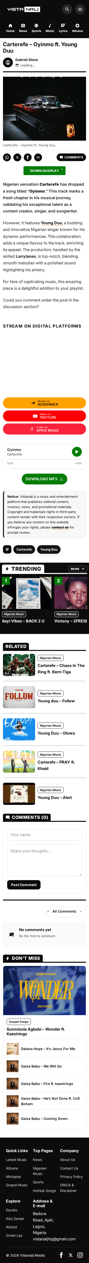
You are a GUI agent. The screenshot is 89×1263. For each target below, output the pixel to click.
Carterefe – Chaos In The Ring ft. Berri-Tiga (61, 668)
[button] (44, 479)
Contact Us (69, 1168)
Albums (12, 1168)
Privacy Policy (71, 1176)
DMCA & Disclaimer (68, 1187)
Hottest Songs (44, 1190)
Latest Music (16, 1160)
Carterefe (24, 549)
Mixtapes (13, 1176)
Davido (11, 1210)
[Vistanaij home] (24, 9)
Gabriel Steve (26, 60)
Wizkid (11, 1227)
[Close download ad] (62, 169)
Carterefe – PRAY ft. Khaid (56, 765)
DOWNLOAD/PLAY (44, 171)
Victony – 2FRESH (71, 620)
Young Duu (48, 549)
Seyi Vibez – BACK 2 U (23, 620)
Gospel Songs (19, 1021)
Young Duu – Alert (55, 797)
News (37, 1160)
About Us (67, 1160)
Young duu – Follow (56, 700)
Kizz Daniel (15, 1219)
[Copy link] (38, 157)
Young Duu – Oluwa (56, 733)
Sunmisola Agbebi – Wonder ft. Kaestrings (36, 1031)
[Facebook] (61, 1255)
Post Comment (24, 885)
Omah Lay (14, 1235)
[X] (71, 1255)
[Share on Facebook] (28, 157)
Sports (38, 1182)
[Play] (77, 452)
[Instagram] (80, 1255)
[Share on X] (17, 157)
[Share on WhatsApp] (7, 157)
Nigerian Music (14, 614)
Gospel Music (17, 1185)
